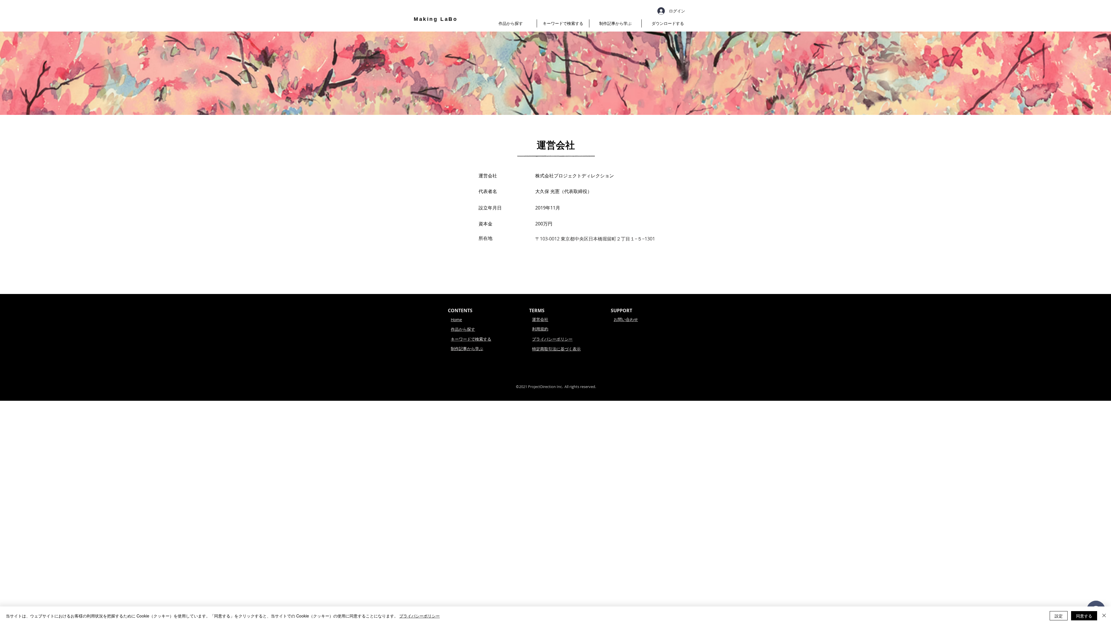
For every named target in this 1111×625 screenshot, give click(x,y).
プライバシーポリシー (419, 616)
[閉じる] (1104, 615)
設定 (1059, 616)
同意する (1084, 616)
